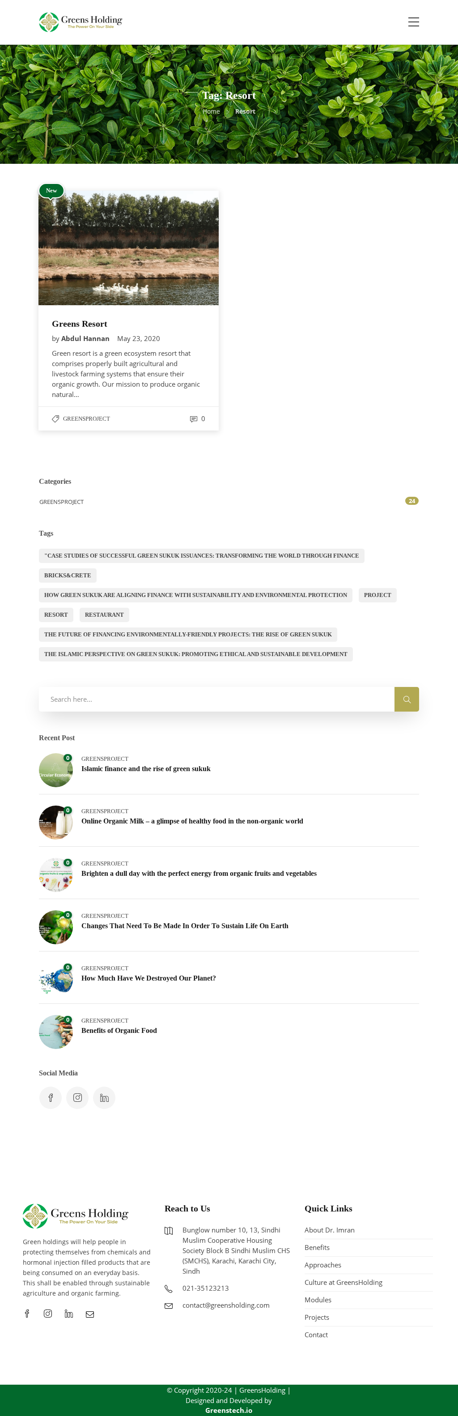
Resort (56, 614)
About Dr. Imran (330, 1229)
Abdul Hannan (86, 338)
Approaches (323, 1264)
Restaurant (104, 614)
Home (211, 111)
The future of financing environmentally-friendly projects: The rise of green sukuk (188, 634)
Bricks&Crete (67, 575)
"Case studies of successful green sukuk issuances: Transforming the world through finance (201, 555)
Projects (317, 1317)
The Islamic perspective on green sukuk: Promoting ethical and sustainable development (196, 654)
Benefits (317, 1247)
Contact (316, 1334)
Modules (318, 1299)
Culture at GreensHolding (343, 1282)
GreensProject (86, 418)
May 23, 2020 (138, 338)
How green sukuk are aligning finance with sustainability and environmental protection (195, 595)
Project (377, 595)
